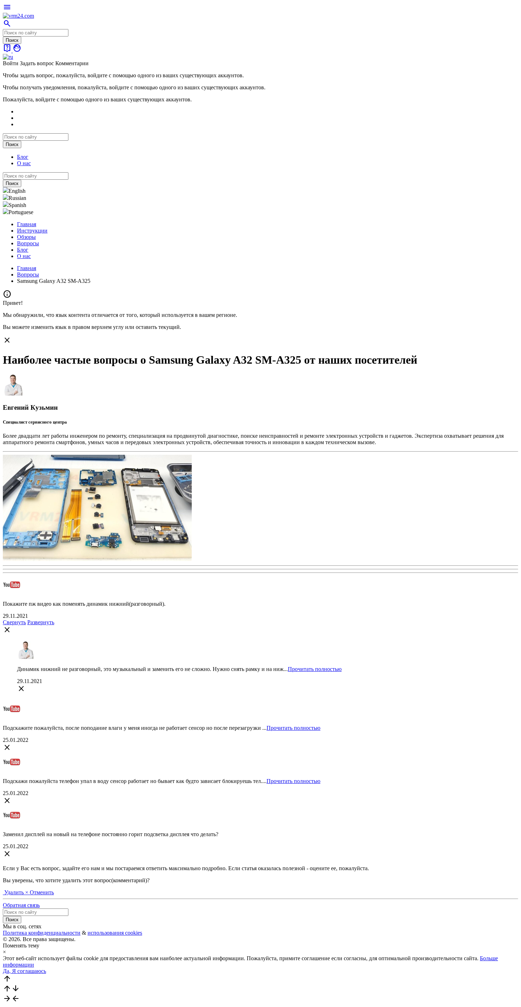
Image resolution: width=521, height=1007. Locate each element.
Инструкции (32, 231)
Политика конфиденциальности (41, 933)
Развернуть (40, 622)
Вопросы (28, 243)
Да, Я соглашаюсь (24, 971)
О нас (24, 163)
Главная (26, 224)
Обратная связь (21, 905)
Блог (22, 157)
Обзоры (26, 237)
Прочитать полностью (315, 669)
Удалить (14, 892)
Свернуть (14, 622)
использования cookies (115, 933)
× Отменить (39, 892)
